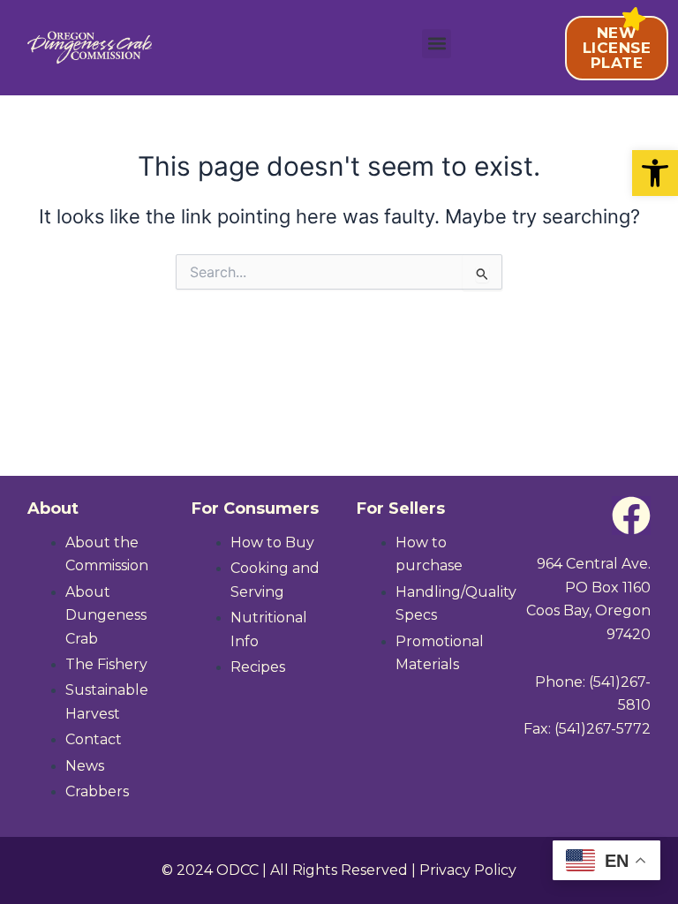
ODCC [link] (237, 870)
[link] (655, 173)
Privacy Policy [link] (467, 870)
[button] (436, 43)
